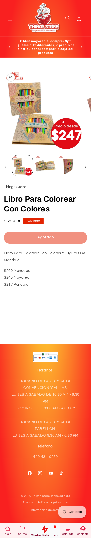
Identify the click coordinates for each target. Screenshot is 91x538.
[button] (10, 18)
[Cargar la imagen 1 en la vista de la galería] (22, 165)
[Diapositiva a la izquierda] (5, 167)
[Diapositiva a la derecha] (85, 167)
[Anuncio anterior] (9, 47)
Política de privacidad (53, 502)
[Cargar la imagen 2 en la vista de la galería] (45, 165)
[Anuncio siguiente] (81, 47)
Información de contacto (48, 510)
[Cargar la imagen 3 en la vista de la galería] (68, 165)
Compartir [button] (17, 310)
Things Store (41, 496)
